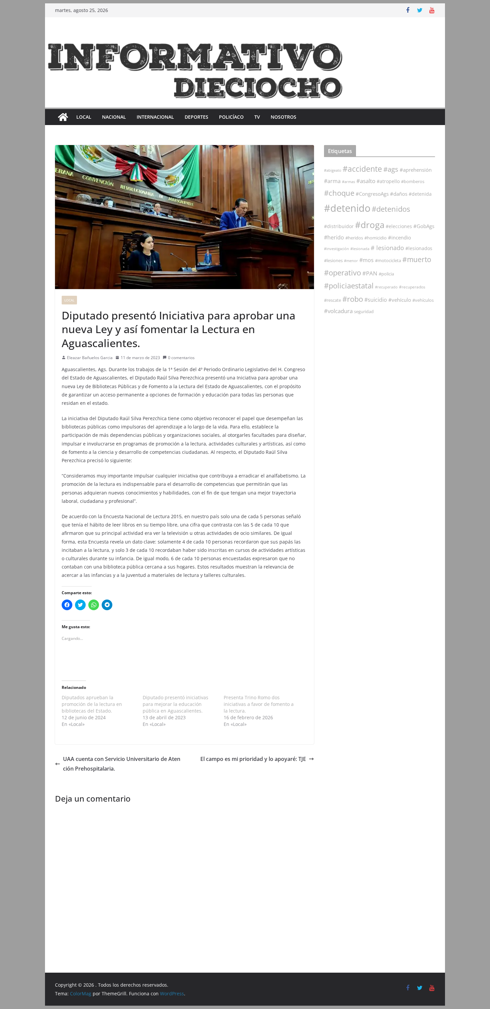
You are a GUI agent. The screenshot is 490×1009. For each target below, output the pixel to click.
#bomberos (412, 181)
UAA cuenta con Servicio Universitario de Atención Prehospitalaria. (121, 763)
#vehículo (399, 299)
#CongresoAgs (372, 193)
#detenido (347, 208)
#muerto (416, 259)
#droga (369, 225)
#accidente (362, 168)
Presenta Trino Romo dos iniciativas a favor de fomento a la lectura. (259, 704)
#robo (352, 299)
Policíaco (231, 117)
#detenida (420, 194)
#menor (351, 260)
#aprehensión (416, 169)
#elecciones (399, 226)
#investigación (336, 248)
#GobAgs (423, 226)
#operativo (342, 272)
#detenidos (391, 209)
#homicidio (375, 238)
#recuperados (412, 287)
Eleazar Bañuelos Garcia (90, 357)
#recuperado (386, 286)
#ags (390, 169)
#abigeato (332, 170)
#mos (366, 260)
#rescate (332, 300)
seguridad (364, 311)
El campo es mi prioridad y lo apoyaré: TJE (253, 759)
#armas (348, 181)
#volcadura (338, 311)
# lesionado (387, 248)
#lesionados (418, 248)
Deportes (196, 117)
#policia (386, 274)
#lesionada (359, 248)
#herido (334, 237)
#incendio (399, 237)
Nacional (114, 117)
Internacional (155, 117)
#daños (398, 193)
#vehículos (423, 300)
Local (83, 117)
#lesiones (333, 260)
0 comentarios (181, 357)
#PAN (369, 273)
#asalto (365, 181)
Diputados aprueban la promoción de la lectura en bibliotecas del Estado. (92, 704)
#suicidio (375, 299)
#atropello (388, 181)
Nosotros (283, 117)
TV (257, 117)
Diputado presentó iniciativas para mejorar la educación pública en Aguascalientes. (175, 704)
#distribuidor (339, 226)
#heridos (354, 238)
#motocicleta (388, 260)
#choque (339, 193)
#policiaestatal (349, 285)
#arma (332, 181)
